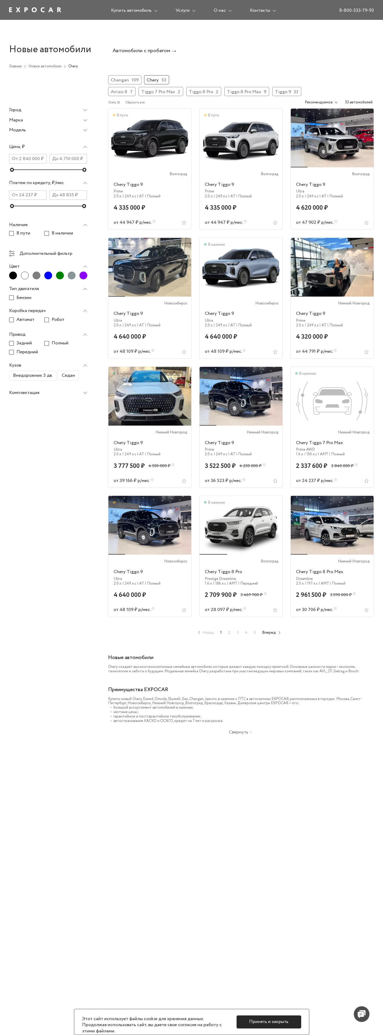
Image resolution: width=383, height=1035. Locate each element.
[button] (48, 148)
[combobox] (48, 110)
